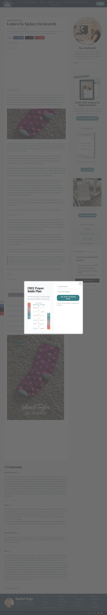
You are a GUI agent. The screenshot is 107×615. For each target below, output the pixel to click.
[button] (39, 315)
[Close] (80, 283)
